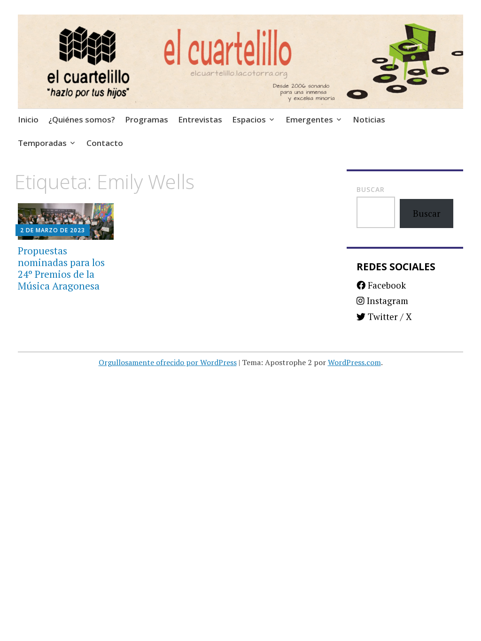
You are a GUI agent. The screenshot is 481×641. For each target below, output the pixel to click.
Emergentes (309, 119)
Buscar (371, 189)
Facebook (385, 285)
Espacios (249, 119)
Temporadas (42, 142)
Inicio (28, 119)
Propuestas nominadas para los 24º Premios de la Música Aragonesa (61, 268)
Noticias (369, 119)
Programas (146, 119)
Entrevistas (200, 119)
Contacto (104, 142)
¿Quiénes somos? (81, 119)
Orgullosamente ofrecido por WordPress (168, 362)
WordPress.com (354, 362)
